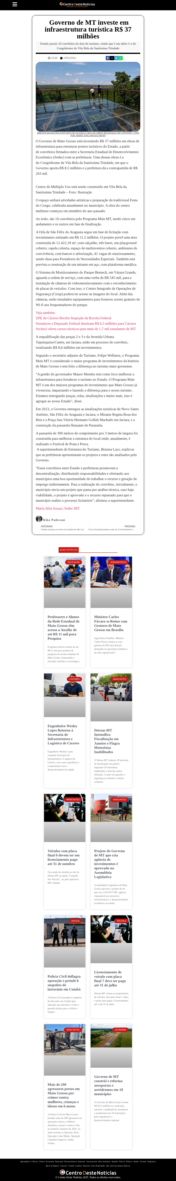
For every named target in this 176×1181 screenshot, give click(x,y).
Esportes (81, 1161)
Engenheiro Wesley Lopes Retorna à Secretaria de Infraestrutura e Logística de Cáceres (63, 734)
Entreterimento (70, 1161)
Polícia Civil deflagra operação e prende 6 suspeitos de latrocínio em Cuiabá (64, 983)
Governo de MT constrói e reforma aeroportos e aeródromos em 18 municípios (108, 1085)
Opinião (115, 1161)
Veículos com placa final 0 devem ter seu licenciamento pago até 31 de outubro (64, 857)
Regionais (152, 1161)
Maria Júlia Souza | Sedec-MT (58, 508)
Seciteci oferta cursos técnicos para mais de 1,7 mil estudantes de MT (86, 329)
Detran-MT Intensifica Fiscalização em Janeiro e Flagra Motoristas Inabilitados (107, 741)
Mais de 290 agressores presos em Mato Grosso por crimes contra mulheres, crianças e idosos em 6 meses (64, 1095)
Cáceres (63, 1166)
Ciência (34, 1161)
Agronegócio (25, 1161)
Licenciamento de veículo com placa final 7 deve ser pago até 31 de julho (110, 978)
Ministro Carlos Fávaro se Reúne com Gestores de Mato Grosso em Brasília (110, 623)
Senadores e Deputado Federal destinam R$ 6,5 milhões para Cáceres (86, 323)
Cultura (42, 1161)
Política (129, 1161)
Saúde (136, 1161)
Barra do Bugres (52, 1166)
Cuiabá (71, 1166)
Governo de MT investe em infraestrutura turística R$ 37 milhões (88, 29)
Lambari (78, 1166)
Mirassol (86, 1166)
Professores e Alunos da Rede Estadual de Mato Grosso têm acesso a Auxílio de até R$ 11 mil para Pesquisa (63, 628)
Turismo (143, 1161)
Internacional (91, 1161)
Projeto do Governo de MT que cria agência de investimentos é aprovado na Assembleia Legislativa (109, 864)
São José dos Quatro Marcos (118, 1166)
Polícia (122, 1161)
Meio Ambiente (104, 1161)
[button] (108, 58)
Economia (50, 1161)
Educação (59, 1161)
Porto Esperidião (98, 1166)
